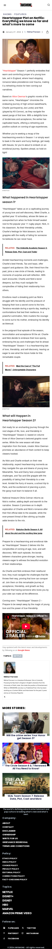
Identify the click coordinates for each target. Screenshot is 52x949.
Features (20, 14)
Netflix (18, 656)
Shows (7, 14)
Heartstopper (9, 70)
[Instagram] (22, 933)
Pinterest (13, 933)
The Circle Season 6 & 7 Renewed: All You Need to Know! (26, 767)
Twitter (31, 928)
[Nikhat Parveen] (9, 667)
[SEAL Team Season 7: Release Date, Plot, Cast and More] (26, 784)
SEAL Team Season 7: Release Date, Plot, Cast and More (26, 797)
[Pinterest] (4, 933)
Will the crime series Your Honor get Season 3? (25, 737)
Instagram (32, 933)
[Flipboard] (4, 928)
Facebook (13, 938)
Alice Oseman (19, 96)
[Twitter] (5, 696)
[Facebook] (4, 938)
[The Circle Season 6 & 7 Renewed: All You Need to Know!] (26, 754)
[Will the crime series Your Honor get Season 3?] (26, 724)
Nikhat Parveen (33, 32)
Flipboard (13, 928)
